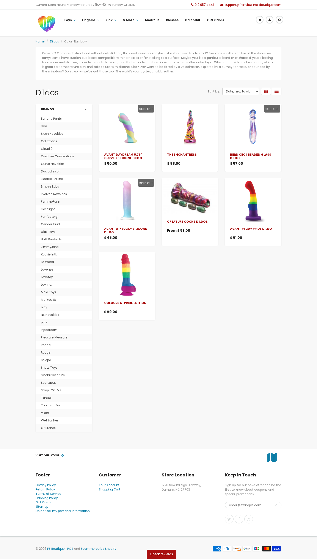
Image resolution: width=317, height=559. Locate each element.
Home (40, 41)
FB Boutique (56, 548)
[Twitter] (229, 519)
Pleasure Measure (54, 337)
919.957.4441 (204, 5)
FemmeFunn (50, 201)
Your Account (109, 485)
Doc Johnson (51, 171)
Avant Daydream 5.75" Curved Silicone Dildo (123, 156)
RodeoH (46, 345)
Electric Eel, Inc (52, 179)
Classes (172, 20)
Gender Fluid (50, 224)
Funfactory (49, 217)
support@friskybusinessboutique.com (253, 5)
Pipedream (49, 330)
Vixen (45, 413)
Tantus (46, 398)
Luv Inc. (46, 284)
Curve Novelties (52, 164)
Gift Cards (215, 20)
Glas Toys (48, 232)
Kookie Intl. (49, 254)
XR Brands (48, 428)
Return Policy (45, 489)
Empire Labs (50, 186)
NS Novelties (50, 315)
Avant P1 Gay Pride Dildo (251, 229)
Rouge (45, 352)
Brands (47, 109)
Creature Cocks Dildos (187, 221)
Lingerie (88, 20)
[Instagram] (248, 519)
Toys (68, 20)
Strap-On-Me (51, 390)
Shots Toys (49, 367)
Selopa (46, 360)
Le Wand (47, 262)
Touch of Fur (50, 405)
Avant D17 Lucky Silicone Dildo (125, 230)
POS (70, 548)
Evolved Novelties (54, 194)
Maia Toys (48, 292)
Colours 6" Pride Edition (125, 303)
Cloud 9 (47, 149)
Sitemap (42, 506)
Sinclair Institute (53, 375)
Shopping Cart (109, 489)
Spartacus (48, 382)
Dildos (54, 41)
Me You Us (48, 300)
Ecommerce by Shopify (98, 548)
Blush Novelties (52, 134)
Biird (44, 126)
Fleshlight (48, 209)
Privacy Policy (46, 485)
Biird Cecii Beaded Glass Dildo (250, 156)
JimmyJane (50, 247)
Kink (109, 20)
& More (129, 20)
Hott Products (51, 239)
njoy (44, 307)
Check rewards (161, 554)
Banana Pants (51, 118)
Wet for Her (49, 420)
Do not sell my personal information (63, 511)
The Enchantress (182, 154)
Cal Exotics (49, 141)
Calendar (193, 20)
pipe (44, 322)
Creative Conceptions (57, 156)
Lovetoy (47, 277)
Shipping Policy (47, 498)
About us (152, 20)
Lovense (47, 269)
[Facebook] (239, 519)
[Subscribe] (276, 504)
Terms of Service (48, 494)
